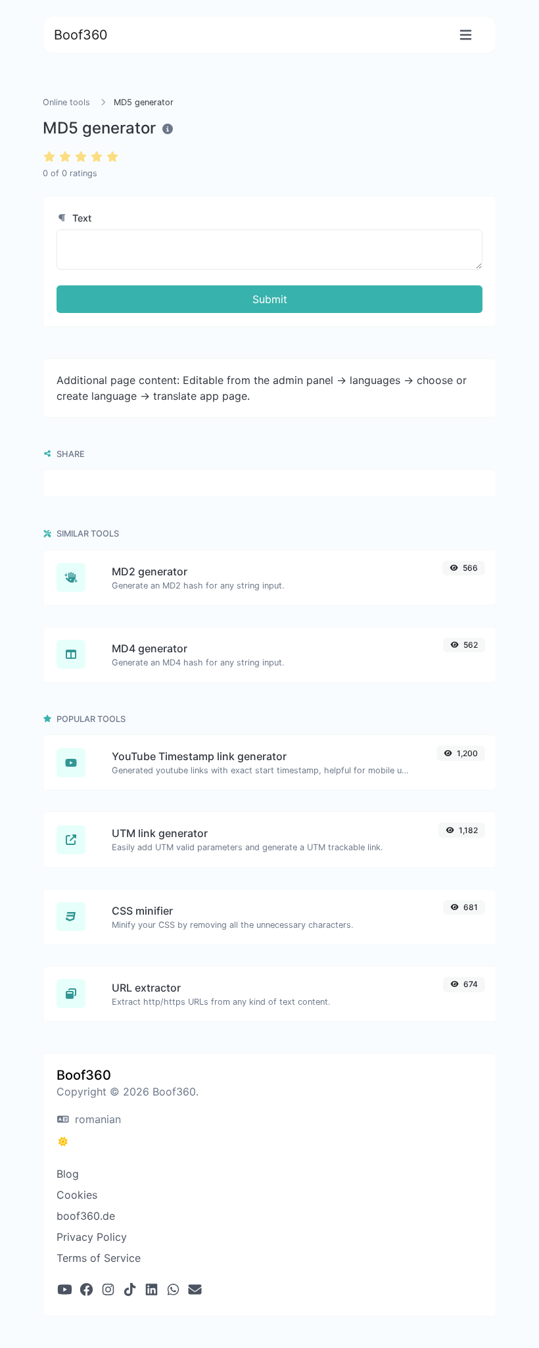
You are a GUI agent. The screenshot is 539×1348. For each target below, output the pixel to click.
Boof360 (81, 35)
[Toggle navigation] (465, 35)
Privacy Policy (92, 1236)
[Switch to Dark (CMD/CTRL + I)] (63, 1141)
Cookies (77, 1194)
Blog (68, 1173)
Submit (269, 299)
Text (80, 218)
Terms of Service (99, 1257)
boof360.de (86, 1215)
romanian (96, 1119)
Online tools (66, 102)
